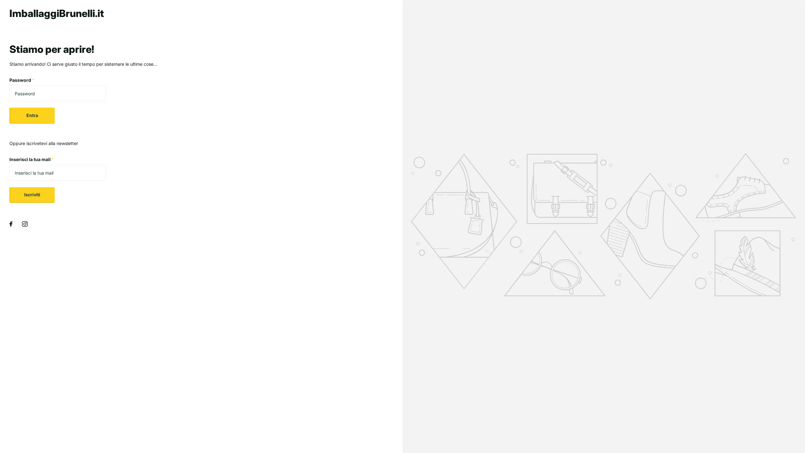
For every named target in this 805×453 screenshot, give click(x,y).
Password (21, 80)
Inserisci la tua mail (31, 159)
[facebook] (11, 223)
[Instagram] (25, 224)
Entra (32, 115)
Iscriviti (32, 194)
